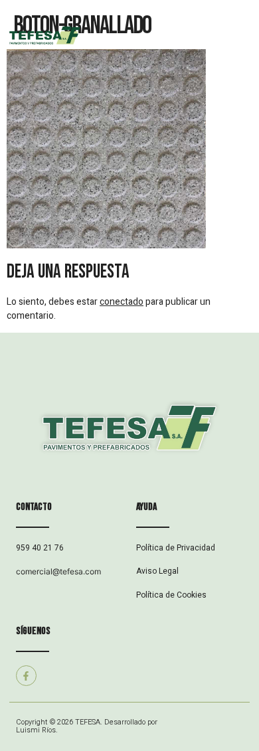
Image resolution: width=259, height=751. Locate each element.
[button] (194, 37)
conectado (121, 302)
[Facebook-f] (26, 675)
